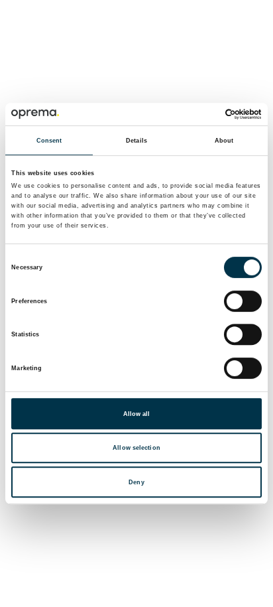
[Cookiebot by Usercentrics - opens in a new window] (204, 114)
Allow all (136, 414)
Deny (136, 482)
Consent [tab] (49, 140)
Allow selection (136, 447)
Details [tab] (136, 140)
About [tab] (224, 140)
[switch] (243, 301)
